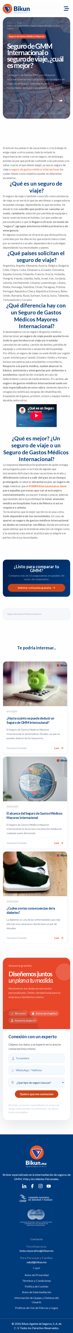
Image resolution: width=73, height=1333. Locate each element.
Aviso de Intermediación (36, 1292)
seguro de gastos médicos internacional (35, 169)
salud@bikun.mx (37, 1262)
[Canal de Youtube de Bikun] (49, 1186)
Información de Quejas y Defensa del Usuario (36, 1300)
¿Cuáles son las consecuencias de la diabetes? (31, 910)
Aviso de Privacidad (37, 1275)
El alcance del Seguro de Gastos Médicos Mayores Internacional (34, 815)
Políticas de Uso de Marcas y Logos (36, 1307)
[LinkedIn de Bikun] (24, 1186)
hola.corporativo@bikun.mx (37, 1250)
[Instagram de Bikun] (40, 1186)
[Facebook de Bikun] (32, 1186)
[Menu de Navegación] (66, 8)
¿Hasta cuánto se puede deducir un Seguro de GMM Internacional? (30, 720)
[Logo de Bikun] (19, 8)
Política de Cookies (36, 1286)
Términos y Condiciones (36, 1280)
